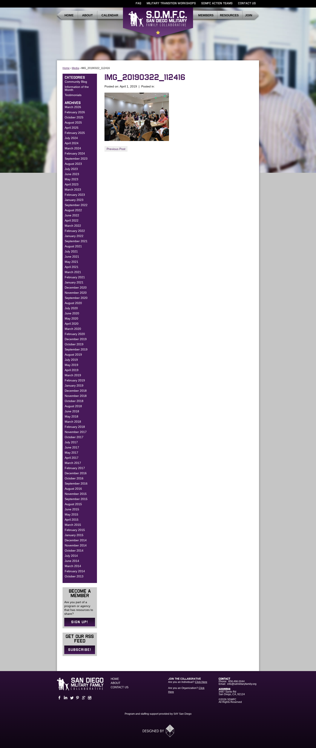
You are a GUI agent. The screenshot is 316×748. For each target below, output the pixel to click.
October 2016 (74, 478)
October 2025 (74, 117)
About (87, 15)
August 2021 (73, 246)
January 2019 (74, 385)
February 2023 (75, 194)
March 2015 (73, 524)
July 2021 (71, 251)
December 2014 (76, 540)
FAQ (138, 3)
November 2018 (76, 396)
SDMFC (158, 24)
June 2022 (72, 215)
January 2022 (74, 236)
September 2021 (76, 241)
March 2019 (73, 375)
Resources (229, 15)
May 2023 (71, 179)
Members (205, 15)
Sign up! (79, 622)
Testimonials (73, 95)
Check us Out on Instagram (89, 698)
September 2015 (76, 499)
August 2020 (73, 303)
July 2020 (71, 308)
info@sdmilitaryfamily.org (241, 683)
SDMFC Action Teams (217, 3)
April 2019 (71, 370)
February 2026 (75, 112)
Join (248, 15)
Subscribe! (79, 650)
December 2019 (76, 339)
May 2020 (71, 318)
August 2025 (73, 122)
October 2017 (74, 437)
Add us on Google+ (83, 698)
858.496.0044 (236, 681)
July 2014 (71, 555)
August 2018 (73, 406)
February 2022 (75, 231)
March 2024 (73, 148)
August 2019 (73, 354)
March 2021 (73, 272)
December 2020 (76, 287)
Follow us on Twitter (71, 698)
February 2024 (75, 153)
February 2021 (75, 277)
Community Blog (76, 81)
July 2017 (71, 442)
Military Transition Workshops (171, 3)
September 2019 (76, 349)
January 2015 (74, 535)
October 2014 (74, 550)
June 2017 (72, 447)
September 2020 (76, 298)
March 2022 (73, 225)
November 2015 (76, 494)
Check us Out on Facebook (59, 698)
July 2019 (71, 359)
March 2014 (73, 566)
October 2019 (74, 344)
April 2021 (71, 267)
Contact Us (247, 3)
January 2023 (74, 200)
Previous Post (116, 149)
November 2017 (76, 432)
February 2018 (75, 426)
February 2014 (75, 571)
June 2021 (72, 256)
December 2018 (76, 390)
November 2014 (76, 545)
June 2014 (72, 561)
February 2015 (75, 530)
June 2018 (72, 411)
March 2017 (73, 463)
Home (69, 15)
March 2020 (73, 328)
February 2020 (75, 334)
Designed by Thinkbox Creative (158, 730)
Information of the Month (77, 88)
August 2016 (73, 488)
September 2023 (76, 158)
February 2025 (75, 133)
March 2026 (73, 107)
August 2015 (73, 504)
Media (75, 68)
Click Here (201, 682)
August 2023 (73, 163)
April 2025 (71, 127)
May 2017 (71, 452)
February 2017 (75, 468)
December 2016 (76, 473)
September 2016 (76, 483)
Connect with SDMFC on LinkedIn (65, 698)
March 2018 (73, 421)
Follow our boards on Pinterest (77, 698)
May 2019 (71, 365)
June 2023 (72, 174)
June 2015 (72, 509)
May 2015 (71, 514)
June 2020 (72, 313)
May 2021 (71, 261)
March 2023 (73, 189)
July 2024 (71, 138)
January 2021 (74, 282)
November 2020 (76, 292)
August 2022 (73, 210)
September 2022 (76, 205)
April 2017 (71, 457)
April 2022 (71, 220)
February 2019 (75, 380)
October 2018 (74, 401)
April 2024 (71, 143)
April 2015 (71, 519)
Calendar (109, 15)
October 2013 (74, 576)
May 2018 (71, 416)
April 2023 (71, 184)
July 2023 (71, 169)
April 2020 (71, 323)
